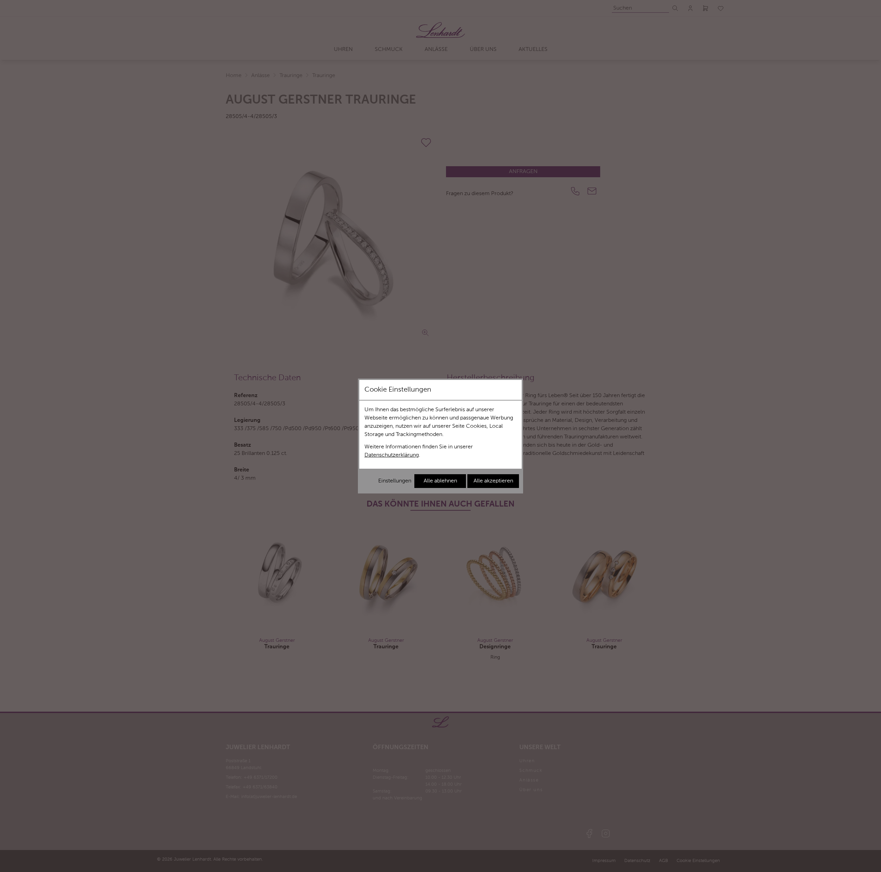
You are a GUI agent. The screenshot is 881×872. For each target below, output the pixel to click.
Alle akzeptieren (493, 481)
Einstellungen (394, 481)
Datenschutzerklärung (391, 455)
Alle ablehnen (440, 481)
